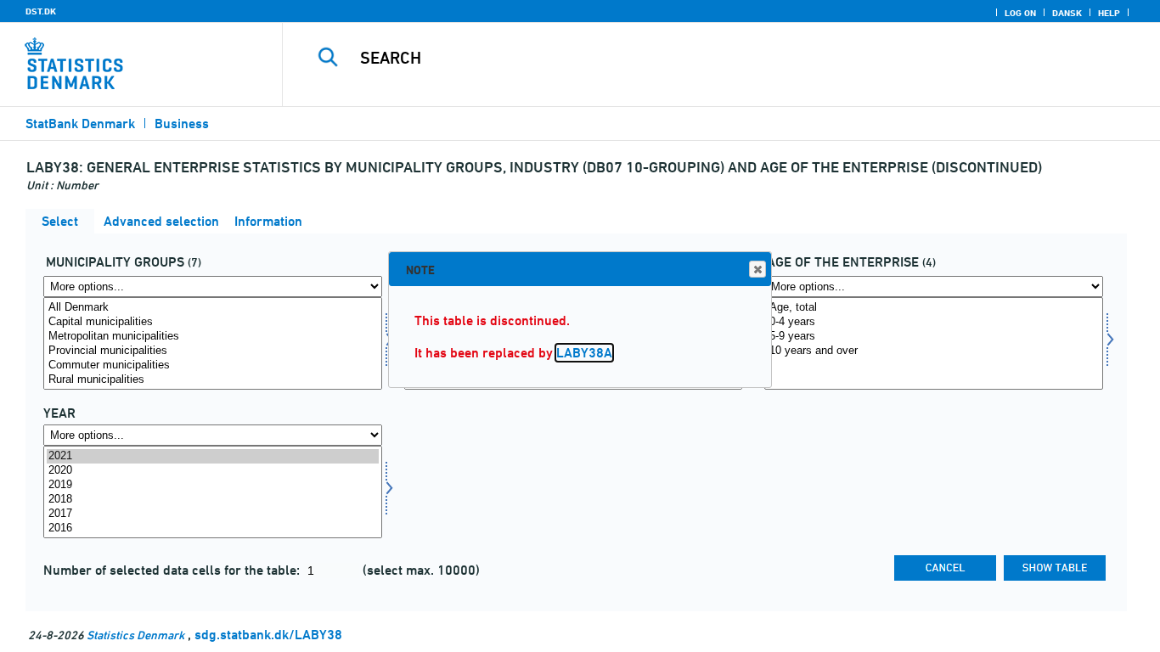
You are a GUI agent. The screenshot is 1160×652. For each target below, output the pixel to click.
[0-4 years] (934, 322)
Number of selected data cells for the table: (173, 570)
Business (182, 123)
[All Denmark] (213, 308)
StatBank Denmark (80, 123)
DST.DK (40, 11)
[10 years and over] (934, 351)
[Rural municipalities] (213, 380)
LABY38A (584, 353)
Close (757, 269)
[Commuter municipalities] (213, 365)
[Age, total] (934, 308)
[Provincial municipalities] (213, 351)
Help (1109, 13)
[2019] (213, 485)
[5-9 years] (934, 336)
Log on (1020, 13)
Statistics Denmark (135, 634)
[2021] (213, 456)
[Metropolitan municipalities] (213, 336)
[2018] (213, 499)
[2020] (213, 471)
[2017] (213, 514)
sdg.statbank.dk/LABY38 (268, 635)
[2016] (213, 528)
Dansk (1067, 13)
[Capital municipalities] (213, 322)
